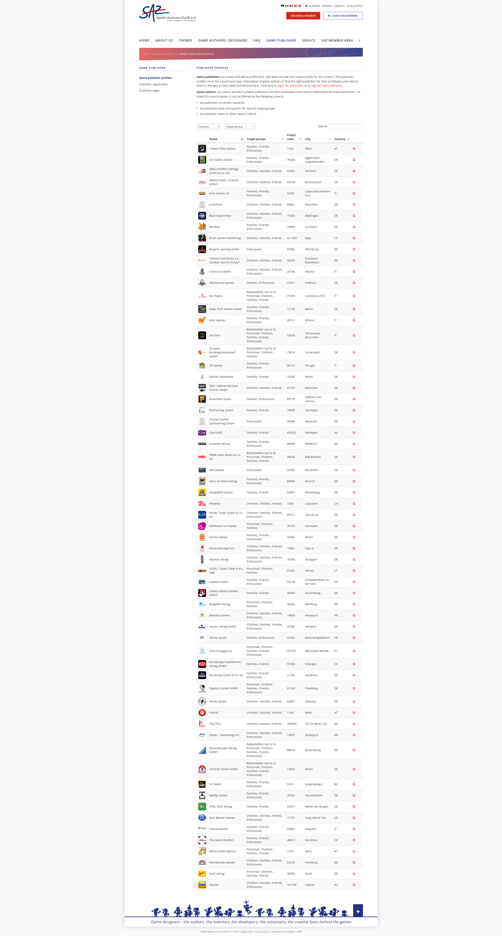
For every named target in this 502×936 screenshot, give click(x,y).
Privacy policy (262, 931)
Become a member (303, 15)
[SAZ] (291, 6)
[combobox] (208, 126)
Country (339, 139)
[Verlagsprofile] (282, 6)
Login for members (344, 15)
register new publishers (327, 85)
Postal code (291, 137)
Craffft (298, 931)
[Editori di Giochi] (286, 6)
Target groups (256, 139)
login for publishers (291, 85)
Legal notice (247, 931)
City (307, 139)
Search (322, 126)
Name (213, 139)
